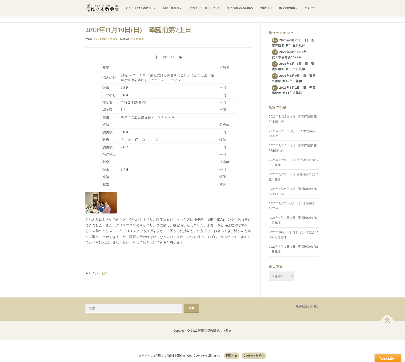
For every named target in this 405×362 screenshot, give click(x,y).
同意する (231, 355)
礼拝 (104, 273)
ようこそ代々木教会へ (140, 7)
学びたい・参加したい (204, 7)
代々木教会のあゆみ (240, 7)
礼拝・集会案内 (172, 7)
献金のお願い (288, 7)
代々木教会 (137, 39)
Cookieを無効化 (254, 355)
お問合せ (266, 7)
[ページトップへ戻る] (387, 320)
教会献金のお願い (308, 306)
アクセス (310, 7)
